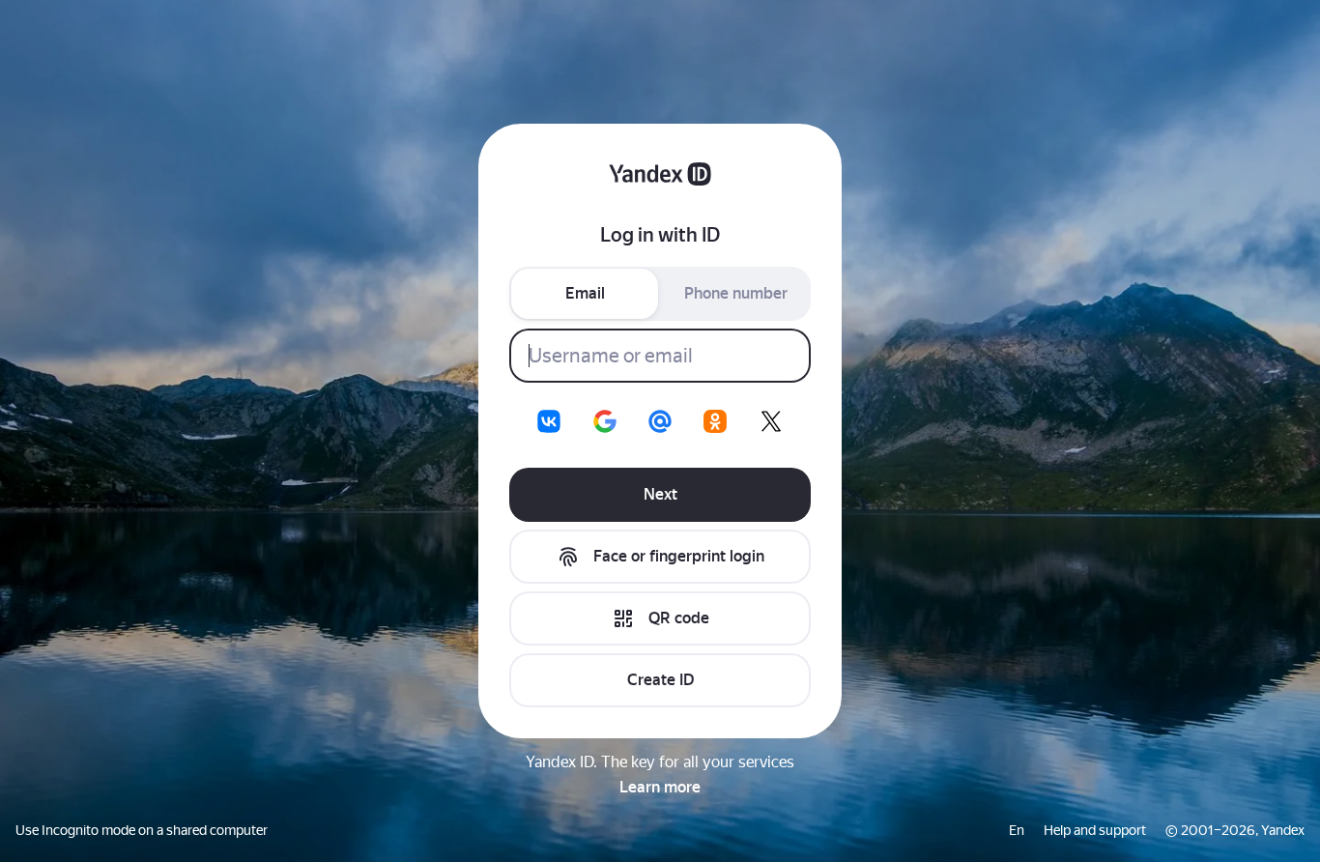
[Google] (604, 421)
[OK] (715, 421)
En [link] (1016, 830)
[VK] (548, 421)
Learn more (660, 787)
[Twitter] (771, 421)
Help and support (1095, 830)
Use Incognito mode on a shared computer (141, 830)
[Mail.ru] (660, 421)
